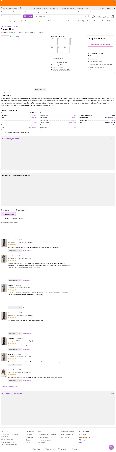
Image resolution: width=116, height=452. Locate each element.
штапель (34, 117)
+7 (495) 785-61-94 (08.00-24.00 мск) (9, 435)
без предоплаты (54, 8)
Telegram (82, 440)
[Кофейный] (73, 41)
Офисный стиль (86, 21)
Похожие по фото (40, 89)
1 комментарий (27, 250)
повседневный (32, 125)
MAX (80, 443)
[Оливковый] (67, 49)
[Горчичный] (60, 41)
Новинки (3, 21)
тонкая (113, 113)
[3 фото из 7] (5, 37)
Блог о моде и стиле (67, 431)
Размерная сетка (58, 58)
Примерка (29, 437)
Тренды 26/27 (106, 21)
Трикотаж (97, 21)
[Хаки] (67, 41)
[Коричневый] (53, 49)
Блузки (15, 12)
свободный (72, 122)
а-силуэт (73, 120)
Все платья (58, 67)
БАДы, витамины (94, 12)
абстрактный (33, 127)
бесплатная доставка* (40, 8)
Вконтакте (82, 434)
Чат (103, 8)
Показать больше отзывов (10, 386)
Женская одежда (6, 26)
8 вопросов (29, 32)
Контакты (41, 443)
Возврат (28, 440)
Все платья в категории (60, 62)
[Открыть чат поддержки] (111, 447)
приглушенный (71, 113)
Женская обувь (76, 12)
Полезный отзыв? (15, 250)
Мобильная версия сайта (9, 445)
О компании (30, 431)
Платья (3, 12)
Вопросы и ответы (67, 434)
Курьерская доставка (96, 61)
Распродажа (28, 21)
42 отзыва (20, 32)
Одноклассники (84, 437)
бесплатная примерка (68, 8)
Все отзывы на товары (61, 70)
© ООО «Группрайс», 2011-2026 (9, 442)
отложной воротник (70, 125)
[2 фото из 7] (5, 36)
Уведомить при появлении (100, 44)
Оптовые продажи (44, 440)
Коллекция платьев (60, 21)
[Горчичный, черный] (60, 49)
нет (75, 127)
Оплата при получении (97, 67)
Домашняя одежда (44, 12)
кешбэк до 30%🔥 (82, 8)
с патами (73, 117)
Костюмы (27, 12)
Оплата (40, 431)
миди (35, 130)
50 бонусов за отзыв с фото (98, 70)
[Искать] (85, 16)
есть (74, 130)
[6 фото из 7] (5, 40)
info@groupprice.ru (7, 439)
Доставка (29, 434)
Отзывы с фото (66, 437)
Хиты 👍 (37, 21)
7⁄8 (75, 115)
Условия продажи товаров (47, 434)
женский (34, 120)
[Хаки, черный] (53, 41)
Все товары (58, 65)
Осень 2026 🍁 (47, 21)
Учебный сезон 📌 (73, 21)
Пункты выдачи (94, 59)
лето (35, 122)
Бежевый (112, 120)
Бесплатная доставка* (96, 56)
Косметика (61, 12)
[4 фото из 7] (5, 38)
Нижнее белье (111, 12)
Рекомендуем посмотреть (14, 138)
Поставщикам (43, 437)
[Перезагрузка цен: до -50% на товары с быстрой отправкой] (58, 3)
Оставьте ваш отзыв (8, 214)
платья (34, 115)
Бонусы (28, 443)
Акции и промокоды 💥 (15, 21)
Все (112, 139)
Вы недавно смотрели (12, 393)
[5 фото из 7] (5, 39)
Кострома (112, 117)
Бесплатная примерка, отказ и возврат (101, 64)
